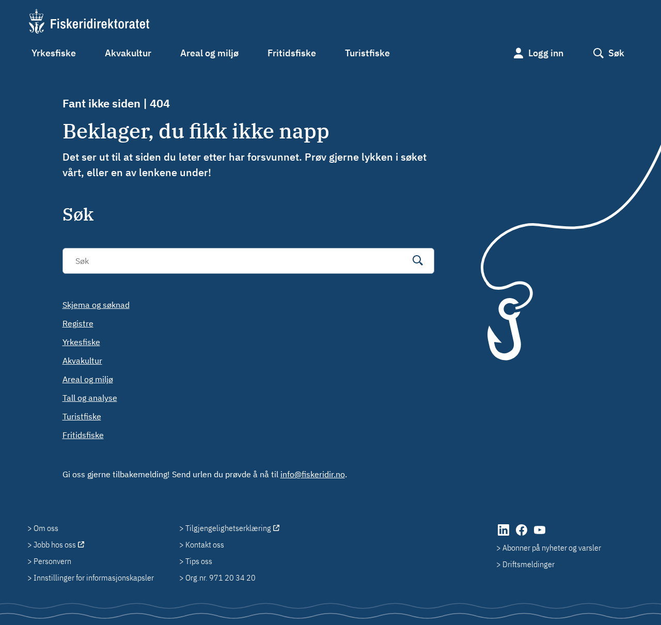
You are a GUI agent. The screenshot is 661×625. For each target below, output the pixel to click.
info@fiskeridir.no (312, 474)
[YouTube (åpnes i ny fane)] (539, 535)
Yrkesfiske (54, 53)
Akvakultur (128, 53)
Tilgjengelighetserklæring (228, 528)
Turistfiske (367, 53)
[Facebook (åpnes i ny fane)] (522, 535)
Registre (77, 323)
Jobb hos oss (55, 544)
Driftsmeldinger (528, 564)
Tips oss (198, 561)
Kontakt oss (204, 544)
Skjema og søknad (96, 305)
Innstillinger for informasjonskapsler (94, 577)
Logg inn (545, 53)
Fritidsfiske (291, 53)
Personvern (52, 561)
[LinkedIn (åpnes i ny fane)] (504, 535)
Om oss (46, 528)
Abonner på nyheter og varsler (551, 547)
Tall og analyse (89, 398)
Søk (616, 53)
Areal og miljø (209, 53)
